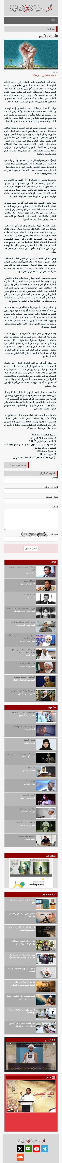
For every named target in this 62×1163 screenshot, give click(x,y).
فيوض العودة (29, 739)
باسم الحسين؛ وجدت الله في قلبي (21, 753)
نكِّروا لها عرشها (29, 580)
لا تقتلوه (31, 767)
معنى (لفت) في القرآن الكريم (23, 622)
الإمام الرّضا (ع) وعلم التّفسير (24, 663)
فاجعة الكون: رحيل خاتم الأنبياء (23, 712)
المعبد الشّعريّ (29, 794)
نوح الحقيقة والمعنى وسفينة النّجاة (21, 608)
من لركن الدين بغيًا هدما (25, 822)
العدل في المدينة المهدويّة (24, 676)
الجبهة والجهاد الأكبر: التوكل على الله (21, 690)
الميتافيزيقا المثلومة (27, 594)
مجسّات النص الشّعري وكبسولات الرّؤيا (22, 568)
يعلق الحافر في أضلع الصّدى (24, 726)
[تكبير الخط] (54, 72)
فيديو (48, 1040)
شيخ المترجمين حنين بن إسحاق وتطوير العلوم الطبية (23, 651)
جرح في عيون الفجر (27, 808)
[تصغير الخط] (57, 72)
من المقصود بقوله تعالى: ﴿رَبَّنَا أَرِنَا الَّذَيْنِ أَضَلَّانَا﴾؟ (21, 637)
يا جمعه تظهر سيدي (27, 836)
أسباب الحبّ (30, 781)
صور (49, 1077)
